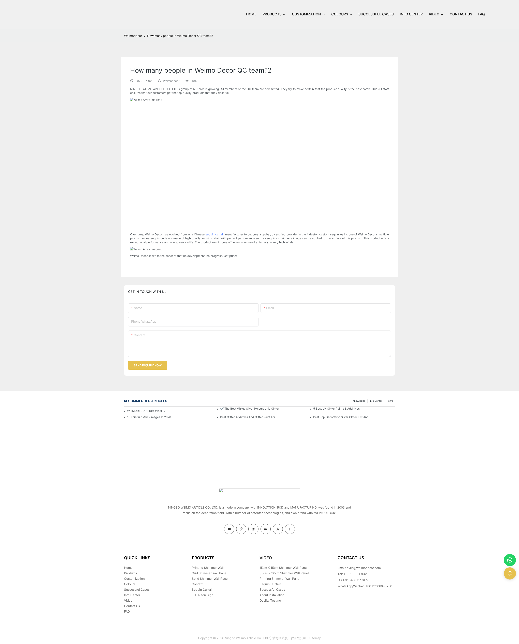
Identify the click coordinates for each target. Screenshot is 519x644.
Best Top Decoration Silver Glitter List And (341, 417)
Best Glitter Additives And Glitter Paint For (247, 417)
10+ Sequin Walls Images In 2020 (149, 417)
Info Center (376, 400)
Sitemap (315, 638)
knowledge (359, 400)
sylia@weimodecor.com (364, 568)
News (389, 400)
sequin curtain (215, 234)
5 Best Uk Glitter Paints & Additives (336, 408)
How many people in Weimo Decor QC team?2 (180, 36)
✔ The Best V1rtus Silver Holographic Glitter (249, 408)
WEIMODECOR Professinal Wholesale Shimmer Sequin (146, 410)
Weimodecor (133, 36)
